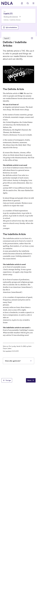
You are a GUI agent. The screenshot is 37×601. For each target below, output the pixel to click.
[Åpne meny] (33, 3)
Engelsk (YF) (8, 13)
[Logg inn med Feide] (22, 3)
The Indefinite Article (14, 234)
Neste (29, 380)
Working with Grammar (11, 17)
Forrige (8, 380)
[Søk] (28, 3)
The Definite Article (13, 89)
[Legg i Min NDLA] (32, 38)
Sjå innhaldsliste (11, 27)
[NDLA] (7, 3)
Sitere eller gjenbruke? (12, 361)
